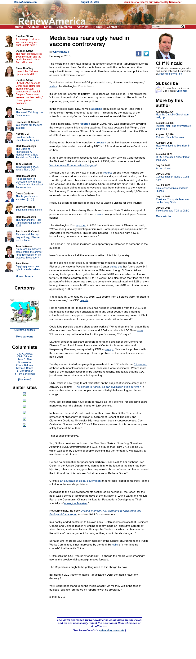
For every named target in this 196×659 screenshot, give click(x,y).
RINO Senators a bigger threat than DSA (172, 157)
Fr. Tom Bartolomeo (24, 373)
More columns (24, 276)
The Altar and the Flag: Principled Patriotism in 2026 (28, 222)
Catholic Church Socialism (170, 136)
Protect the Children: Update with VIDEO (27, 73)
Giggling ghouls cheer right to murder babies (28, 268)
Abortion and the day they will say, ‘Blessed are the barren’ (28, 237)
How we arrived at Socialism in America (173, 146)
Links (47, 26)
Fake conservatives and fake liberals (172, 188)
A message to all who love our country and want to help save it (27, 42)
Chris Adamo (24, 356)
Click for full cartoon (24, 330)
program (101, 142)
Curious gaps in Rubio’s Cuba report (172, 177)
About (97, 26)
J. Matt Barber (25, 370)
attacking (96, 108)
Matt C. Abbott (24, 353)
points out (116, 266)
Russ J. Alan (24, 359)
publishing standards (111, 630)
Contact (112, 26)
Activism (82, 26)
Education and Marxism (29, 209)
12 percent (140, 364)
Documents (64, 26)
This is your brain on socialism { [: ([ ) (27, 198)
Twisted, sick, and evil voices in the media (173, 126)
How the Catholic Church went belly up (172, 114)
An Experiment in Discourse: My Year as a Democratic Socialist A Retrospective (29, 183)
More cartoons (24, 336)
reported (85, 123)
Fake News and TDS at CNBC (172, 209)
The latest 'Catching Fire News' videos (29, 114)
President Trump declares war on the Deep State (172, 199)
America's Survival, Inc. (170, 73)
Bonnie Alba (24, 362)
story (100, 214)
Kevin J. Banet (24, 368)
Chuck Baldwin (24, 365)
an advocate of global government (80, 480)
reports (107, 172)
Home (19, 26)
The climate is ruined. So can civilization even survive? (108, 386)
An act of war (163, 167)
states (53, 86)
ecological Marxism (75, 503)
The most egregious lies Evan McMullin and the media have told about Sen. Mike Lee (29, 58)
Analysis (33, 26)
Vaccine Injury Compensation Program (72, 165)
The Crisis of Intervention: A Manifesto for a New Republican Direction (27, 153)
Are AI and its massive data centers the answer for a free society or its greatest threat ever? (29, 253)
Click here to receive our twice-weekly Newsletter (152, 2)
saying (109, 349)
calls (115, 544)
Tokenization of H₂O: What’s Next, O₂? (27, 168)
